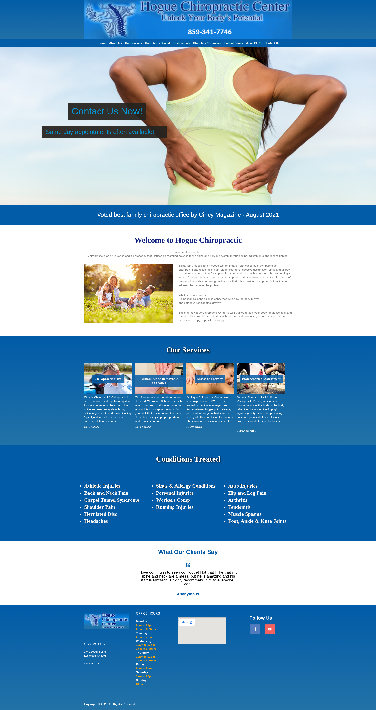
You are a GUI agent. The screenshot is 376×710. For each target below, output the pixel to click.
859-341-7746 (91, 663)
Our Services (133, 43)
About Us (115, 43)
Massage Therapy (210, 379)
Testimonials (181, 43)
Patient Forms (233, 43)
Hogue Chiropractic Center (188, 3)
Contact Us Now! (107, 111)
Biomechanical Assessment (261, 379)
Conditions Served (157, 43)
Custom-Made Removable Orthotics (159, 381)
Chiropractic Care (108, 379)
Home (102, 43)
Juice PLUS (253, 43)
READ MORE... (93, 426)
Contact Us (272, 43)
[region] (188, 126)
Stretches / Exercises (207, 43)
